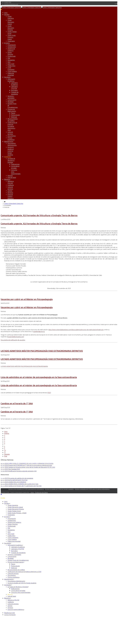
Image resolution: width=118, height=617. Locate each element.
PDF (49, 393)
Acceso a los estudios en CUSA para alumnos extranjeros (26, 489)
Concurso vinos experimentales (20, 592)
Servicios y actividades (11, 97)
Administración (8, 141)
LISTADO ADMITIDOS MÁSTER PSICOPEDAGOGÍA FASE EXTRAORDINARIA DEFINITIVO (42, 350)
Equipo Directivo (10, 53)
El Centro (7, 43)
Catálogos (11, 185)
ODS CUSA (11, 64)
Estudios (6, 15)
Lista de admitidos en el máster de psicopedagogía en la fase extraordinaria (39, 377)
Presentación (12, 45)
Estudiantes (11, 60)
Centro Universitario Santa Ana (13, 203)
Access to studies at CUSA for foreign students (11, 151)
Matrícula (14, 117)
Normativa (14, 90)
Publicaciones (15, 164)
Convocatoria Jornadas (15, 167)
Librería (10, 191)
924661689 (7, 2)
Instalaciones (12, 47)
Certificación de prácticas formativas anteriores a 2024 (12, 126)
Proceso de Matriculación (12, 110)
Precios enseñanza (11, 139)
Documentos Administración (12, 144)
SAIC (9, 62)
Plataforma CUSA (9, 613)
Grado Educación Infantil (11, 22)
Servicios (10, 193)
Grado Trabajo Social (14, 511)
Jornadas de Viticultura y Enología (11, 160)
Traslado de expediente (14, 93)
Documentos (12, 136)
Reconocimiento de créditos (13, 120)
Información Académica (11, 80)
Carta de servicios (10, 133)
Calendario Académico (14, 84)
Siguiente (7, 454)
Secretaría (7, 77)
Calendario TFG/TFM (14, 87)
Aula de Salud (12, 177)
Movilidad (10, 102)
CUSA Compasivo (11, 68)
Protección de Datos (41, 492)
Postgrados (11, 41)
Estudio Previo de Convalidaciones (18, 560)
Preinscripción (15, 115)
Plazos (13, 113)
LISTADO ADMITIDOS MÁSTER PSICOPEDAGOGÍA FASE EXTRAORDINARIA (24, 366)
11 (5, 452)
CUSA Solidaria (12, 71)
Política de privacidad (11, 74)
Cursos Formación (10, 615)
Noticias (10, 176)
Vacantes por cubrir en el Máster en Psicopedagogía (27, 299)
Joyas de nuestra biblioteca (10, 196)
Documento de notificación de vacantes (13, 340)
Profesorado (12, 56)
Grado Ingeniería (11, 17)
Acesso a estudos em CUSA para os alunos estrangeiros (92, 489)
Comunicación (12, 100)
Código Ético (11, 66)
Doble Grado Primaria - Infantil (12, 37)
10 (5, 450)
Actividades (7, 157)
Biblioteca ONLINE (11, 182)
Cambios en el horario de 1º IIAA (17, 403)
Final (5, 456)
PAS (9, 58)
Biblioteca (7, 179)
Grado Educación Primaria (11, 28)
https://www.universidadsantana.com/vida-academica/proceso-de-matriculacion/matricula (75, 330)
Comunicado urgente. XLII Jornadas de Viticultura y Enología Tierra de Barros (39, 215)
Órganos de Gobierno (11, 49)
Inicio (5, 13)
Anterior (6, 433)
